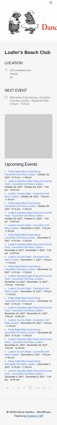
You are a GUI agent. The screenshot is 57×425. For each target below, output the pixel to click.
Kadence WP (35, 416)
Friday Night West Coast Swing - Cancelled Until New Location (23, 173)
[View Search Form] (50, 2)
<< (7, 388)
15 (44, 388)
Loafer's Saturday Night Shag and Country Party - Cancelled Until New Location (28, 182)
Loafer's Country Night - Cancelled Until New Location (27, 195)
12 (35, 388)
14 (38, 388)
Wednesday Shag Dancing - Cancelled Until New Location (30, 99)
